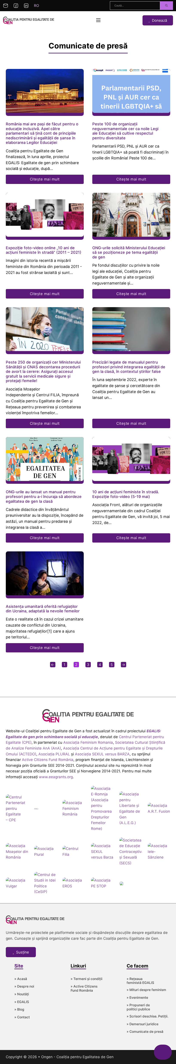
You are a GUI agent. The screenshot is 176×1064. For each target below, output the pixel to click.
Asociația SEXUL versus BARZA (102, 754)
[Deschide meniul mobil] (98, 20)
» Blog (19, 1009)
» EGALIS (21, 1002)
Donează (159, 20)
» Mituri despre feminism (146, 990)
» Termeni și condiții (86, 979)
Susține (22, 952)
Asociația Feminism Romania (88, 742)
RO (36, 5)
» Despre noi (24, 986)
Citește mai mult (45, 179)
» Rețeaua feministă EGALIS (140, 981)
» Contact (22, 1017)
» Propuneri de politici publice (138, 1007)
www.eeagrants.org (56, 777)
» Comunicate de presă (145, 1032)
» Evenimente (137, 998)
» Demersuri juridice (142, 1024)
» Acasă (20, 979)
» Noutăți (21, 994)
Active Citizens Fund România (47, 759)
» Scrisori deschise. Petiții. (147, 1016)
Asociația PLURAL (54, 754)
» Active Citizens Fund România (84, 988)
